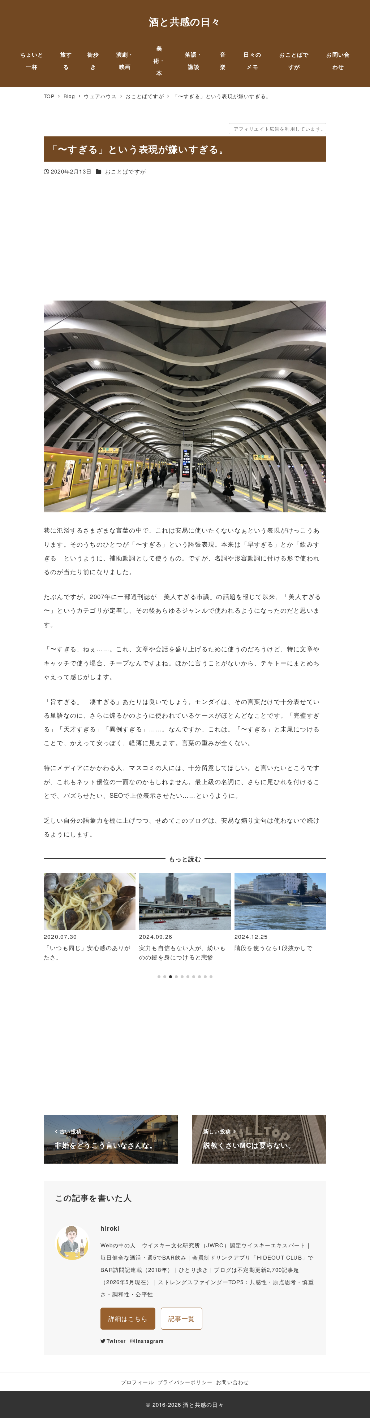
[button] (52, 929)
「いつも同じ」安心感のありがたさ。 (87, 952)
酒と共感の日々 (185, 21)
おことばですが (125, 171)
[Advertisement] (185, 239)
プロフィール (137, 1382)
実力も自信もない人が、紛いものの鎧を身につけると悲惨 (182, 952)
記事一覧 (181, 1318)
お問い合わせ (232, 1382)
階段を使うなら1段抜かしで (274, 948)
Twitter (116, 1341)
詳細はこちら (128, 1318)
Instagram (150, 1341)
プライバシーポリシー (185, 1382)
